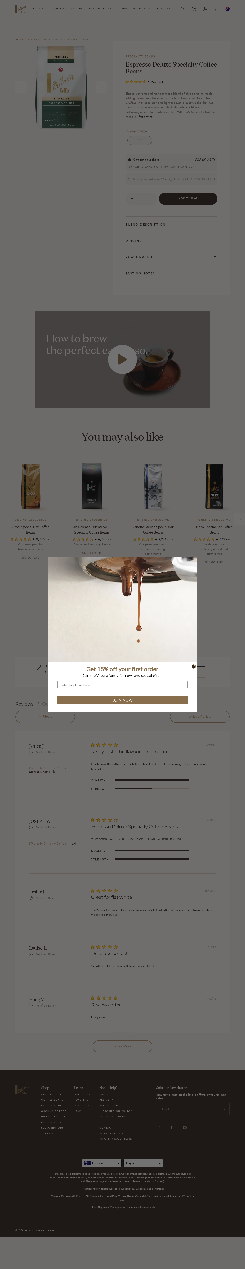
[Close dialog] (194, 666)
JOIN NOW (122, 700)
